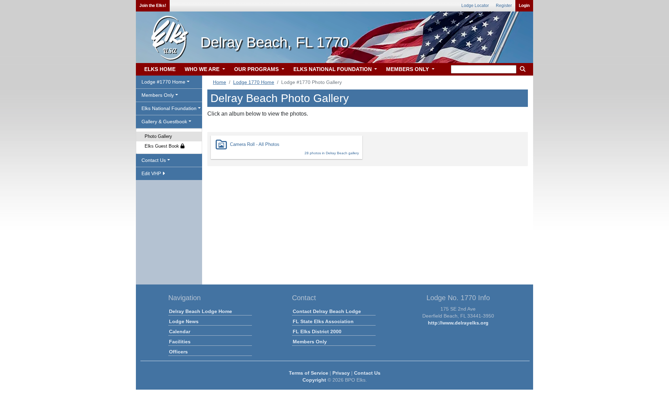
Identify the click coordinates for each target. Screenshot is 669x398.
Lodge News (184, 321)
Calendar (179, 331)
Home (219, 82)
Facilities (180, 341)
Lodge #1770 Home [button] (163, 82)
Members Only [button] (157, 95)
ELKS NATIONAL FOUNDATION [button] (333, 69)
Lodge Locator (475, 5)
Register (504, 5)
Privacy (341, 373)
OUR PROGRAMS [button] (257, 69)
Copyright (314, 380)
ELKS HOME (160, 69)
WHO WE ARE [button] (203, 69)
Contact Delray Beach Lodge (327, 311)
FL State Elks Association (323, 321)
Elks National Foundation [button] (169, 108)
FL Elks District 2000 (317, 331)
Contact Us (367, 373)
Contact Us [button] (153, 160)
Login (524, 5)
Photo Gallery (158, 136)
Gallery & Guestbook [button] (164, 121)
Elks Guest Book (162, 146)
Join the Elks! (152, 5)
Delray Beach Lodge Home (200, 311)
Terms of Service (308, 373)
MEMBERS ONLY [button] (408, 69)
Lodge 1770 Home (253, 82)
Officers (178, 351)
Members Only (310, 341)
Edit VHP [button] (151, 173)
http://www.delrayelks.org (458, 323)
